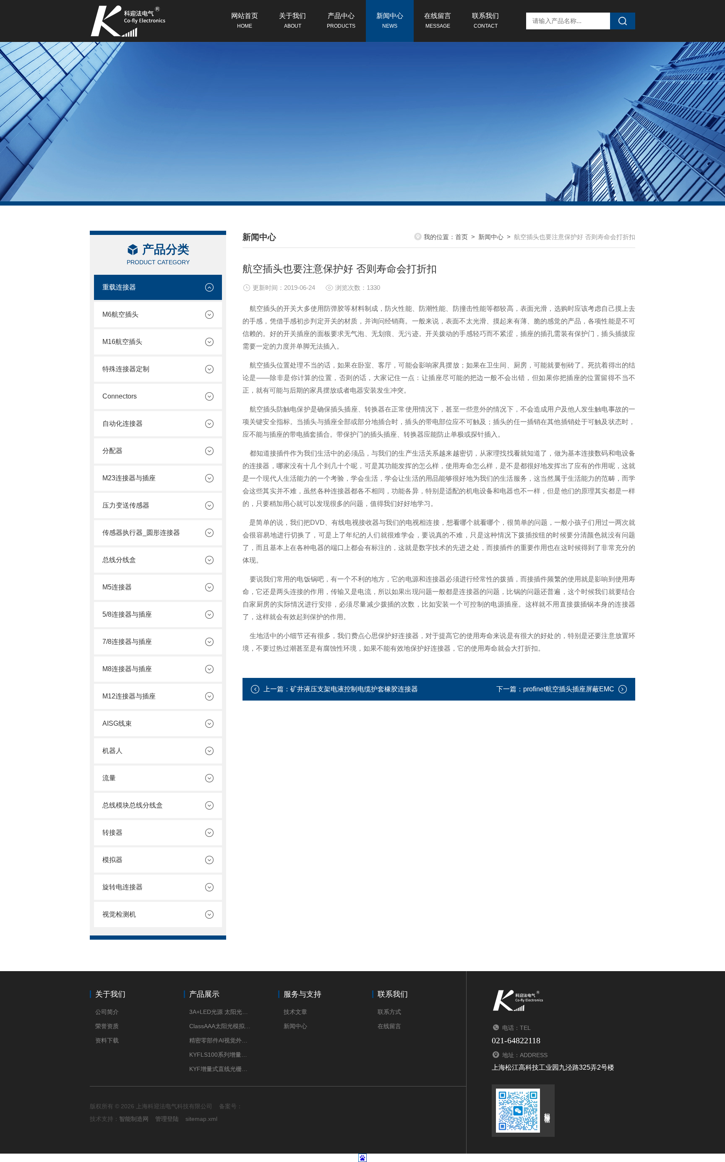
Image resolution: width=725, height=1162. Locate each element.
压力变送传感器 (125, 505)
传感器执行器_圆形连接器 (141, 532)
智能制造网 (134, 1118)
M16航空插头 (122, 341)
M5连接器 (117, 587)
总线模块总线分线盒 (132, 805)
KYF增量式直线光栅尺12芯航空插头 (221, 1069)
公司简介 (107, 1011)
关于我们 (292, 20)
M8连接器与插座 (127, 668)
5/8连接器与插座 (127, 614)
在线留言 (437, 20)
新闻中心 (389, 20)
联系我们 (485, 20)
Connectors (119, 396)
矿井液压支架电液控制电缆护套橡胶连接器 (354, 689)
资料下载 (107, 1040)
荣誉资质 (107, 1026)
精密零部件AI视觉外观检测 (221, 1040)
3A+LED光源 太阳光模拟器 (221, 1011)
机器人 (112, 750)
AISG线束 (117, 723)
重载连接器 (119, 287)
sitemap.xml (201, 1118)
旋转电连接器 (122, 887)
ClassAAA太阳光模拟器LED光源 (221, 1026)
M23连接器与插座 (129, 478)
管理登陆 (167, 1118)
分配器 (112, 450)
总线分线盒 (119, 559)
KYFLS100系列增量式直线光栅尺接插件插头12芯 (221, 1054)
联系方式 (389, 1011)
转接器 (112, 832)
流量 (109, 778)
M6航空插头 (120, 314)
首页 (461, 236)
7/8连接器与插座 (127, 641)
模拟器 (112, 859)
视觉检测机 (119, 914)
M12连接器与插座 (129, 696)
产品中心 (341, 20)
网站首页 (244, 20)
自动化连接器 (122, 423)
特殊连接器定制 (125, 369)
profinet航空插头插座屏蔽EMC (568, 689)
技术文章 (295, 1011)
